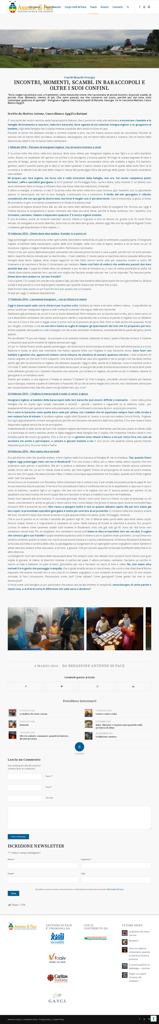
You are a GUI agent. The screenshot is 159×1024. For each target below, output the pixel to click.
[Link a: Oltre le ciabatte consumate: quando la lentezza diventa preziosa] (12, 735)
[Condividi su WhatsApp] (97, 686)
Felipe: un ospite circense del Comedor (137, 977)
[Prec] (14, 629)
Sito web (49, 798)
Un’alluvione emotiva (106, 736)
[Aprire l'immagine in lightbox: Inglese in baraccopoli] (140, 647)
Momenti (24, 725)
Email (49, 786)
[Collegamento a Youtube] (144, 7)
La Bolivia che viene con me (33, 714)
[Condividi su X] (62, 686)
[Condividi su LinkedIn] (133, 686)
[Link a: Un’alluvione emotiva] (88, 736)
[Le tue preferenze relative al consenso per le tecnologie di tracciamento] (154, 1019)
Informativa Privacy (115, 889)
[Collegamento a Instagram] (149, 7)
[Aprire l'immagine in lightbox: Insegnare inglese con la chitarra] (81, 647)
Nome (49, 776)
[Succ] (144, 629)
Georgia (89, 77)
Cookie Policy (58, 1019)
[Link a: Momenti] (12, 724)
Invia (13, 893)
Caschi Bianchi (74, 77)
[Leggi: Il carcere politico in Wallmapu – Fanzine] (124, 966)
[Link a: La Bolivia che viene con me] (12, 713)
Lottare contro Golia (106, 714)
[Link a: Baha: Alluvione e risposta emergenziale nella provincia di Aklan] (88, 724)
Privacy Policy (45, 1019)
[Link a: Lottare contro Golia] (88, 713)
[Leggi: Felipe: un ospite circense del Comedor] (124, 975)
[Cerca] (128, 7)
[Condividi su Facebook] (26, 686)
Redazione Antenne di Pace (96, 666)
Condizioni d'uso (30, 1019)
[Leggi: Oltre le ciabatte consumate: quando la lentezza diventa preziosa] (124, 950)
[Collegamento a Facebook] (139, 7)
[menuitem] (34, 7)
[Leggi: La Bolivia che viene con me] (124, 933)
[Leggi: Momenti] (124, 942)
